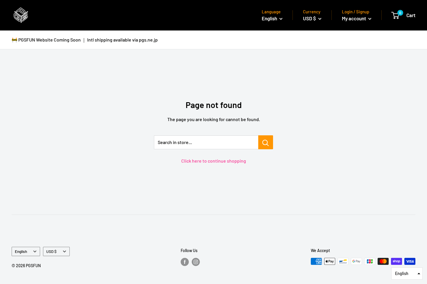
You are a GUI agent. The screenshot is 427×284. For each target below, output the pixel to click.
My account (354, 18)
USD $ (51, 251)
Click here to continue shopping (213, 160)
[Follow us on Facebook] (185, 262)
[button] (407, 273)
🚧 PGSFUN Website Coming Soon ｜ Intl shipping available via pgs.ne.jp (85, 39)
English (21, 251)
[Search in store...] (265, 142)
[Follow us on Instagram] (196, 262)
